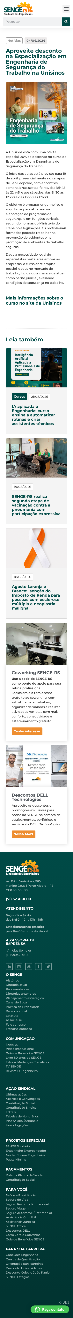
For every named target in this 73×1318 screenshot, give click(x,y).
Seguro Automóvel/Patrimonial (29, 1213)
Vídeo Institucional (20, 1049)
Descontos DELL (18, 1230)
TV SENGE (13, 1066)
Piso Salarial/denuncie (22, 1121)
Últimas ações (16, 1094)
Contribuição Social (20, 1103)
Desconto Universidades (24, 1268)
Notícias (12, 1044)
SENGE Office (16, 1226)
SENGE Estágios (18, 1277)
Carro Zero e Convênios (23, 1235)
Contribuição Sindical (21, 1107)
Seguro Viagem (17, 1208)
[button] (66, 9)
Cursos (19, 396)
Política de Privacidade (23, 1007)
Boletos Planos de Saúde (24, 1175)
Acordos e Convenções (23, 1099)
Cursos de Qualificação (23, 1259)
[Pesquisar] (66, 21)
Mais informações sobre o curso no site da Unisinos (34, 300)
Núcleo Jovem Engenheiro (25, 1155)
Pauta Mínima (16, 1159)
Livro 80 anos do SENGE (23, 1057)
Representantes (17, 989)
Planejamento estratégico (25, 998)
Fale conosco (16, 1024)
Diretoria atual (16, 985)
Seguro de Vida (17, 1199)
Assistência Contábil (21, 1217)
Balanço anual (16, 1011)
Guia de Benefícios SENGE (25, 1239)
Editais (11, 1112)
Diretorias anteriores (21, 993)
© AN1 (64, 1302)
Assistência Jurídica (20, 1222)
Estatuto (12, 1016)
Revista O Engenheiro (22, 1071)
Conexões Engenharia (22, 1255)
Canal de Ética (16, 1002)
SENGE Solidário (18, 1146)
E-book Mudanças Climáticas (27, 1062)
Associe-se (14, 1020)
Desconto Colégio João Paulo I (28, 1272)
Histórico (12, 980)
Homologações (17, 1125)
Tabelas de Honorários (22, 1116)
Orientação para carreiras (24, 1264)
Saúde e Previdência (21, 1195)
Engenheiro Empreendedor (26, 1150)
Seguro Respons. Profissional (27, 1204)
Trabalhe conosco (19, 1029)
